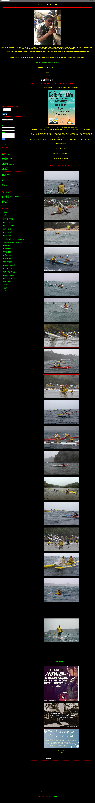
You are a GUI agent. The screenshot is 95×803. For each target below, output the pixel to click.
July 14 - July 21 (7, 255)
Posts (5, 108)
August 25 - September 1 (8, 261)
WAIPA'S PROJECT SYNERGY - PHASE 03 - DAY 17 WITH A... (14, 242)
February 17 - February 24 (8, 225)
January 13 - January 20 (8, 218)
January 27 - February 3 (8, 221)
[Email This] (46, 758)
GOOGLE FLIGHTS (5, 195)
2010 (4, 211)
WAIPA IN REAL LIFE (47, 4)
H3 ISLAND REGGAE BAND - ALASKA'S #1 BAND (10, 196)
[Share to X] (48, 758)
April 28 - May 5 (7, 235)
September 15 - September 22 (9, 265)
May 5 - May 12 (7, 236)
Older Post (91, 789)
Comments (5, 110)
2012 (4, 214)
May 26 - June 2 (7, 245)
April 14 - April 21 (7, 232)
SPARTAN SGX (4, 205)
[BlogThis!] (47, 758)
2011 (4, 212)
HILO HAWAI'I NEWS (5, 197)
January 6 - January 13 (8, 216)
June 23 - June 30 (7, 251)
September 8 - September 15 (9, 264)
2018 (4, 288)
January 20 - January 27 (8, 219)
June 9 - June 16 (7, 248)
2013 (4, 215)
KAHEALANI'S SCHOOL (6, 200)
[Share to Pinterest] (50, 758)
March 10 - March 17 (7, 229)
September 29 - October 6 (8, 268)
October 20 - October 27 (8, 269)
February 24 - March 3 (8, 226)
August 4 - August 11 (7, 259)
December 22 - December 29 (9, 279)
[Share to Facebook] (49, 758)
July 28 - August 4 (7, 258)
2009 (4, 209)
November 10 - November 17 (9, 271)
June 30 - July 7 (7, 252)
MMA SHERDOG (5, 201)
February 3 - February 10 (8, 222)
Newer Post (31, 789)
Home (61, 789)
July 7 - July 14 (7, 254)
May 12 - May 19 (7, 238)
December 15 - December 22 (9, 278)
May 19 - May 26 (7, 244)
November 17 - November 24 (9, 272)
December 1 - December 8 (8, 275)
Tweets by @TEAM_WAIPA (6, 144)
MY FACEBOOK (5, 202)
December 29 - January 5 (8, 281)
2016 (4, 285)
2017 (4, 287)
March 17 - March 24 (7, 231)
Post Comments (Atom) (38, 791)
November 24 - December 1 (8, 274)
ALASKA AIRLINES (5, 192)
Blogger (56, 796)
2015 (4, 284)
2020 (4, 290)
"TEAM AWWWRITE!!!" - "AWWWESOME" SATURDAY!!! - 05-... (14, 239)
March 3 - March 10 (7, 228)
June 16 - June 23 (7, 249)
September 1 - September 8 (8, 262)
